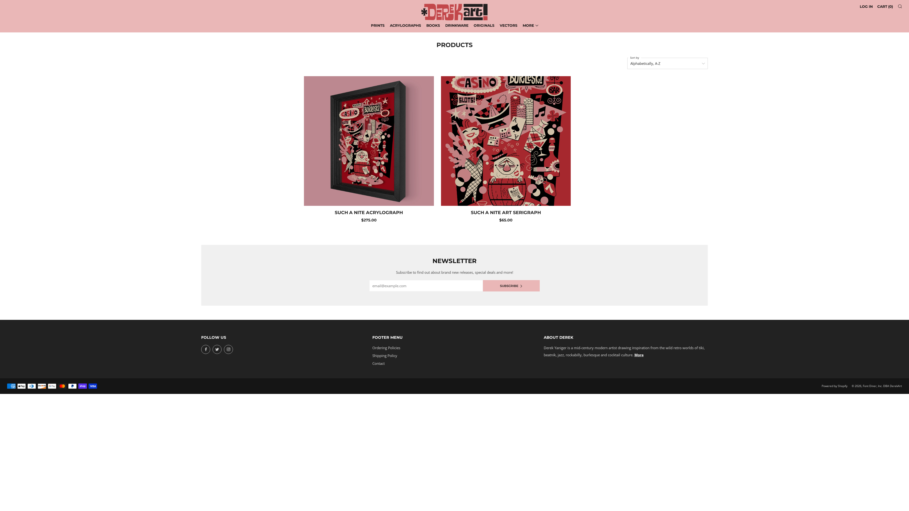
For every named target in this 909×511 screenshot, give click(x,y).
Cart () (885, 6)
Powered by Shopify (834, 386)
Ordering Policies (386, 347)
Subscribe (509, 286)
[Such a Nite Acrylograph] (369, 141)
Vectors (508, 25)
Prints (378, 25)
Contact (378, 363)
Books (433, 25)
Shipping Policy (384, 355)
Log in (866, 6)
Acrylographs (405, 25)
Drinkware (456, 25)
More (528, 25)
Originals (484, 25)
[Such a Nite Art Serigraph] (506, 141)
